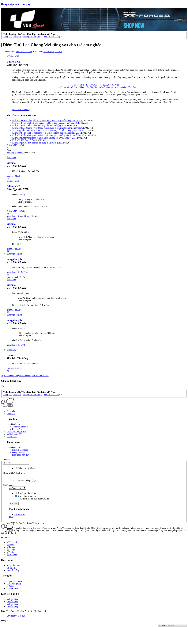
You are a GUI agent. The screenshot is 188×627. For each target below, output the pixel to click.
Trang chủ (11, 411)
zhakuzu (11, 355)
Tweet (3, 386)
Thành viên (12, 436)
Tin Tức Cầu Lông (24, 51)
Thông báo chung (14, 581)
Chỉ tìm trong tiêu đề (26, 468)
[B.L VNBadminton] (21, 109)
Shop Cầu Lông (14, 565)
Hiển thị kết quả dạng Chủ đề (36, 499)
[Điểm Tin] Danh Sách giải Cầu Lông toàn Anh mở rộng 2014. (39, 125)
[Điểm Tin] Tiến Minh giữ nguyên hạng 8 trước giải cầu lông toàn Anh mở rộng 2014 (49, 135)
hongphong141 (13, 216)
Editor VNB (48, 51)
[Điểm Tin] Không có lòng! (24, 140)
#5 (8, 274)
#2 (8, 178)
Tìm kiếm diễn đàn (20, 427)
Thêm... (12, 517)
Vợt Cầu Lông (13, 570)
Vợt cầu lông (12, 599)
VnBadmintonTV (14, 434)
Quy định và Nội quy (16, 616)
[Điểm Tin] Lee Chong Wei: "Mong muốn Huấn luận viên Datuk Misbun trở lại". (47, 128)
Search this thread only (27, 493)
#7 (8, 347)
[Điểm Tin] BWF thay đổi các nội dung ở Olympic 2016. (37, 143)
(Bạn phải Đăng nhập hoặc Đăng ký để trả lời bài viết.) (25, 375)
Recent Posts (17, 429)
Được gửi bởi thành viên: (14, 473)
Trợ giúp (10, 586)
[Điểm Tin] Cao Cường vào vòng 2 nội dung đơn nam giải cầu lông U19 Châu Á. (47, 120)
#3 (8, 213)
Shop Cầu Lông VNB (16, 431)
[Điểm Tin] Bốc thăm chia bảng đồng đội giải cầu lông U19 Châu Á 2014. (44, 138)
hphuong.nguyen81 (15, 152)
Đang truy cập (18, 452)
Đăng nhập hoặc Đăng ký (15, 4)
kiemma (11, 162)
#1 (8, 148)
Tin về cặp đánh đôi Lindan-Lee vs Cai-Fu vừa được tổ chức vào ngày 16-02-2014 (48, 130)
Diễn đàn (11, 413)
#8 (8, 371)
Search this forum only (27, 496)
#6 (8, 312)
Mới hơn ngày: (9, 485)
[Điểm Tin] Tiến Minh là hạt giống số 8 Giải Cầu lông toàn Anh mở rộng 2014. (46, 133)
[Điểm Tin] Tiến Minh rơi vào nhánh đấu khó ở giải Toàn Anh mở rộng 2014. (45, 123)
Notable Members (20, 450)
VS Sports (11, 568)
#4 (8, 251)
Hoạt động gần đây (20, 455)
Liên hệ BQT (12, 588)
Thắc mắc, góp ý (14, 583)
